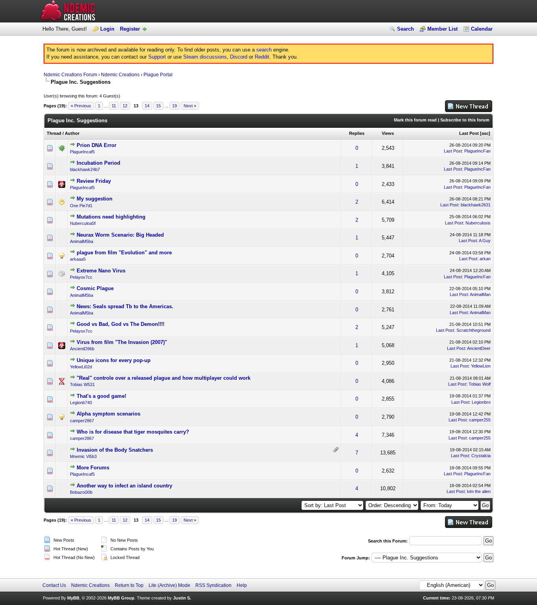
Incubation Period (98, 163)
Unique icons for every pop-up (114, 360)
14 (147, 105)
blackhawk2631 (476, 204)
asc (485, 133)
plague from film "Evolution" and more (124, 253)
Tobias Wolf (480, 384)
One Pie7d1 (81, 205)
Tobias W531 (82, 384)
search (264, 50)
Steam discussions (205, 57)
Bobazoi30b (81, 492)
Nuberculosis (478, 223)
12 (125, 105)
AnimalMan (480, 294)
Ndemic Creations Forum (70, 74)
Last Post (469, 133)
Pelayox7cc (81, 277)
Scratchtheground (473, 330)
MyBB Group (121, 598)
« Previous (81, 105)
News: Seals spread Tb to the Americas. (125, 306)
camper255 (480, 419)
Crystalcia (481, 455)
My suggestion (94, 199)
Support (157, 57)
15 (158, 105)
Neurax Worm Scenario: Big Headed (120, 235)
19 (174, 105)
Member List (442, 29)
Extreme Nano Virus (101, 271)
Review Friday (94, 181)
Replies (356, 133)
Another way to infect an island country (124, 486)
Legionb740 (81, 402)
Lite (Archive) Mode (169, 585)
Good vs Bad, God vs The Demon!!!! (120, 324)
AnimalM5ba (81, 241)
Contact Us (54, 585)
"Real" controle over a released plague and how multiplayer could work (163, 378)
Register (130, 29)
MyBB (73, 598)
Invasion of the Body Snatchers (115, 450)
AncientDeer (479, 348)
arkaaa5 (78, 259)
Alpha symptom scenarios (108, 414)
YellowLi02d (81, 366)
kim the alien (479, 491)
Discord (238, 57)
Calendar (482, 29)
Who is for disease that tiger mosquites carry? (133, 432)
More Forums (93, 468)
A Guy (485, 240)
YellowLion (481, 366)
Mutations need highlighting (111, 217)
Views (388, 133)
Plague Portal (158, 74)
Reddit (262, 57)
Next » (190, 105)
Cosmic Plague (95, 288)
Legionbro (481, 402)
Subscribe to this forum (464, 120)
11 (114, 105)
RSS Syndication (213, 585)
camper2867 (82, 420)
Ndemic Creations (120, 74)
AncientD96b (82, 348)
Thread (54, 133)
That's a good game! (101, 396)
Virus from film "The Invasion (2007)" (122, 342)
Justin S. (182, 598)
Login (107, 29)
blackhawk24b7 (85, 169)
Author (72, 133)
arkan (485, 258)
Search (405, 29)
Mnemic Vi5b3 (83, 456)
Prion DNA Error (96, 145)
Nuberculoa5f (83, 223)
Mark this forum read (415, 120)
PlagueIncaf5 (82, 151)
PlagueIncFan (477, 151)
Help (242, 585)
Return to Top (129, 585)
